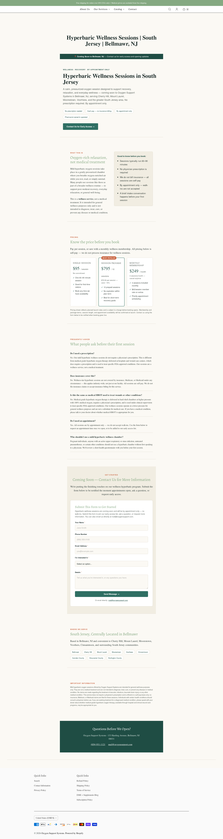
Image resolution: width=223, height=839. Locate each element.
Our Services (100, 9)
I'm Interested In (82, 557)
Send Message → (111, 594)
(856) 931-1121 (98, 744)
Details (78, 572)
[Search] (169, 9)
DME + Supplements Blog (87, 795)
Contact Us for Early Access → (80, 126)
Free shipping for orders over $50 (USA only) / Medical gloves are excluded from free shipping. (111, 3)
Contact (132, 9)
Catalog (118, 9)
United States (45, 817)
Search (37, 780)
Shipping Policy (83, 785)
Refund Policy (82, 780)
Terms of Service (83, 790)
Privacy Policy (40, 790)
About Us (85, 9)
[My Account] (176, 9)
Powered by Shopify (74, 833)
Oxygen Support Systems (52, 833)
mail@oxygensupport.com (118, 600)
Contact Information (42, 785)
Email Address (81, 546)
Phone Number (81, 534)
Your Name (80, 522)
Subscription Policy (85, 799)
